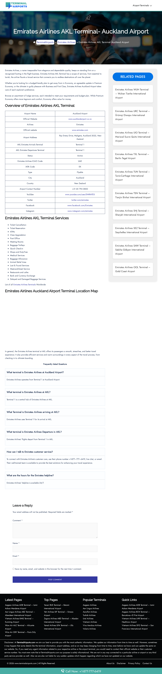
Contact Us (147, 663)
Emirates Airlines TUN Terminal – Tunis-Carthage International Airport (132, 176)
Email (16, 556)
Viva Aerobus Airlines (92, 625)
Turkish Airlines (89, 615)
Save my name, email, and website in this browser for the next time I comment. (48, 568)
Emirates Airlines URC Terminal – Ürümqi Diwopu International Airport (132, 115)
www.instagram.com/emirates (80, 211)
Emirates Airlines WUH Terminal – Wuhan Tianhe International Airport (131, 93)
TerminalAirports (45, 42)
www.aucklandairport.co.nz (80, 119)
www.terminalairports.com (26, 663)
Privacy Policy (134, 663)
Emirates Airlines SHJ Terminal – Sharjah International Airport (132, 212)
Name (16, 543)
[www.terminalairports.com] (16, 5)
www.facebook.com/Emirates (80, 205)
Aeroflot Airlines (90, 611)
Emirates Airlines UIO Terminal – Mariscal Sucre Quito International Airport (132, 136)
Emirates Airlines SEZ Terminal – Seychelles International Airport (132, 230)
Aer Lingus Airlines (91, 608)
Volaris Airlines (89, 628)
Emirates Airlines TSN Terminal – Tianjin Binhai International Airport (132, 195)
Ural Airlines (88, 618)
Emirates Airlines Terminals (24, 284)
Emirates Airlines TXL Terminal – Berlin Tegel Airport (132, 156)
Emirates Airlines (66, 42)
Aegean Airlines (89, 605)
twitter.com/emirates (80, 200)
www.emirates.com (80, 130)
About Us (110, 663)
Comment (18, 520)
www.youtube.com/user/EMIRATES (80, 194)
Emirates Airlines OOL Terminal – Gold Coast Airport (132, 269)
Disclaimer (121, 663)
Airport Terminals (141, 5)
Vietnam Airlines (90, 621)
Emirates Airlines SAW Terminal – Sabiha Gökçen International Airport (132, 250)
